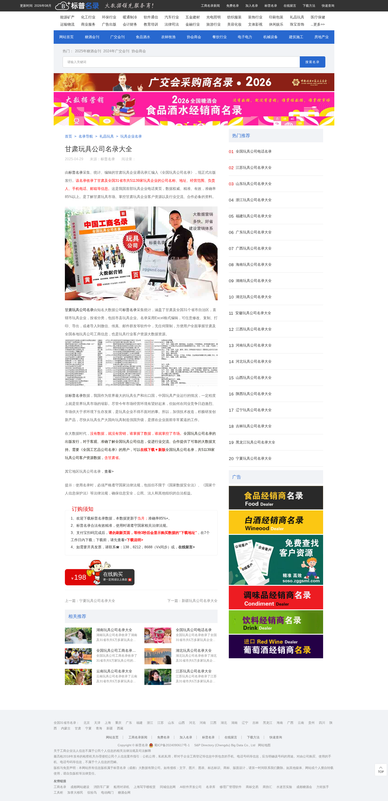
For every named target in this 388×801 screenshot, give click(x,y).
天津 (97, 722)
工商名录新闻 (210, 5)
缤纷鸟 (92, 792)
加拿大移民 (75, 792)
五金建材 (192, 17)
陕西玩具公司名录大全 (250, 394)
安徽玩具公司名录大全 (250, 313)
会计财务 (130, 24)
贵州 (311, 722)
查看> (109, 471)
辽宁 (245, 722)
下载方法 (309, 5)
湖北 (224, 722)
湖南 (234, 722)
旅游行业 (213, 24)
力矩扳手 (322, 787)
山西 (182, 722)
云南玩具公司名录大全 (114, 671)
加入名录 (251, 5)
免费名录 (232, 5)
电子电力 (245, 37)
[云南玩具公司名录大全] (78, 677)
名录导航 (86, 136)
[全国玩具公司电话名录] (157, 636)
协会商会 (194, 37)
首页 (68, 136)
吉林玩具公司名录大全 (250, 426)
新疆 (109, 728)
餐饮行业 (219, 37)
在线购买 (115, 576)
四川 (322, 722)
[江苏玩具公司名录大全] (157, 677)
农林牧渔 (168, 37)
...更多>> (318, 24)
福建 (139, 722)
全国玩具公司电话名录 (194, 630)
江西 (213, 722)
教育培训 (151, 24)
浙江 (150, 722)
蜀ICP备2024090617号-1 (171, 745)
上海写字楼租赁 (145, 787)
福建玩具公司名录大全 (250, 216)
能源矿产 (67, 17)
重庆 (118, 722)
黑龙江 (267, 722)
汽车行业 (172, 17)
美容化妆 (234, 24)
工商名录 (60, 787)
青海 (99, 728)
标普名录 (271, 5)
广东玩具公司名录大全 (250, 232)
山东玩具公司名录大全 (250, 184)
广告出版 (109, 24)
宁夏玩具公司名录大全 (250, 458)
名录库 (210, 787)
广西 (290, 722)
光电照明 (213, 17)
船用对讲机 (121, 787)
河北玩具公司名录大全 (250, 361)
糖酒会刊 (92, 37)
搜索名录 (312, 62)
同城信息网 (168, 787)
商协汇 (267, 787)
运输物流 (67, 24)
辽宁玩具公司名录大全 (250, 410)
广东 (129, 722)
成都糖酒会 (304, 787)
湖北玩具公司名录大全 (194, 650)
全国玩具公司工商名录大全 (117, 650)
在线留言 (290, 5)
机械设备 (270, 37)
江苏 (160, 722)
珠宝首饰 (297, 24)
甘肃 (78, 728)
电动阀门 (107, 792)
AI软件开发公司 (191, 787)
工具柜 (58, 792)
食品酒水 (143, 37)
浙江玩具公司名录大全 (250, 200)
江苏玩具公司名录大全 (194, 671)
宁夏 (88, 728)
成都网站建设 (80, 787)
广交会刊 (117, 37)
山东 (171, 722)
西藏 (120, 728)
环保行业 (109, 17)
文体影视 (255, 24)
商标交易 (252, 787)
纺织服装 (234, 17)
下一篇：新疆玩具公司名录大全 (192, 601)
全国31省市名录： (66, 722)
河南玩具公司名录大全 (250, 345)
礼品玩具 (297, 17)
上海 (108, 722)
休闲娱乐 (276, 24)
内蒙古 (66, 728)
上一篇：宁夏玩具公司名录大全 (90, 601)
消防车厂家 (101, 787)
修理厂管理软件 (231, 787)
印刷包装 (276, 17)
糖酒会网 (124, 792)
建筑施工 (296, 37)
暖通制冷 (130, 17)
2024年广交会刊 (116, 51)
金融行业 (192, 24)
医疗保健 (318, 17)
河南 (203, 722)
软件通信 (151, 17)
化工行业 (88, 17)
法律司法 (172, 24)
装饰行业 (255, 17)
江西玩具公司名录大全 (250, 329)
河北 (192, 722)
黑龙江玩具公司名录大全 (252, 442)
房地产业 (321, 37)
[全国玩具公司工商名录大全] (78, 656)
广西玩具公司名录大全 (250, 248)
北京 (87, 722)
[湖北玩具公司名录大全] (157, 656)
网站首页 (66, 37)
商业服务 (88, 24)
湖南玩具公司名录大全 (114, 630)
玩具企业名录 (131, 136)
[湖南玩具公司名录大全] (78, 636)
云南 (301, 722)
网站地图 (264, 745)
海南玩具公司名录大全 (250, 264)
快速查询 (328, 5)
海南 (280, 722)
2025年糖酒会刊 (88, 51)
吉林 (255, 722)
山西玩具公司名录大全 (250, 377)
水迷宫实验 (284, 787)
